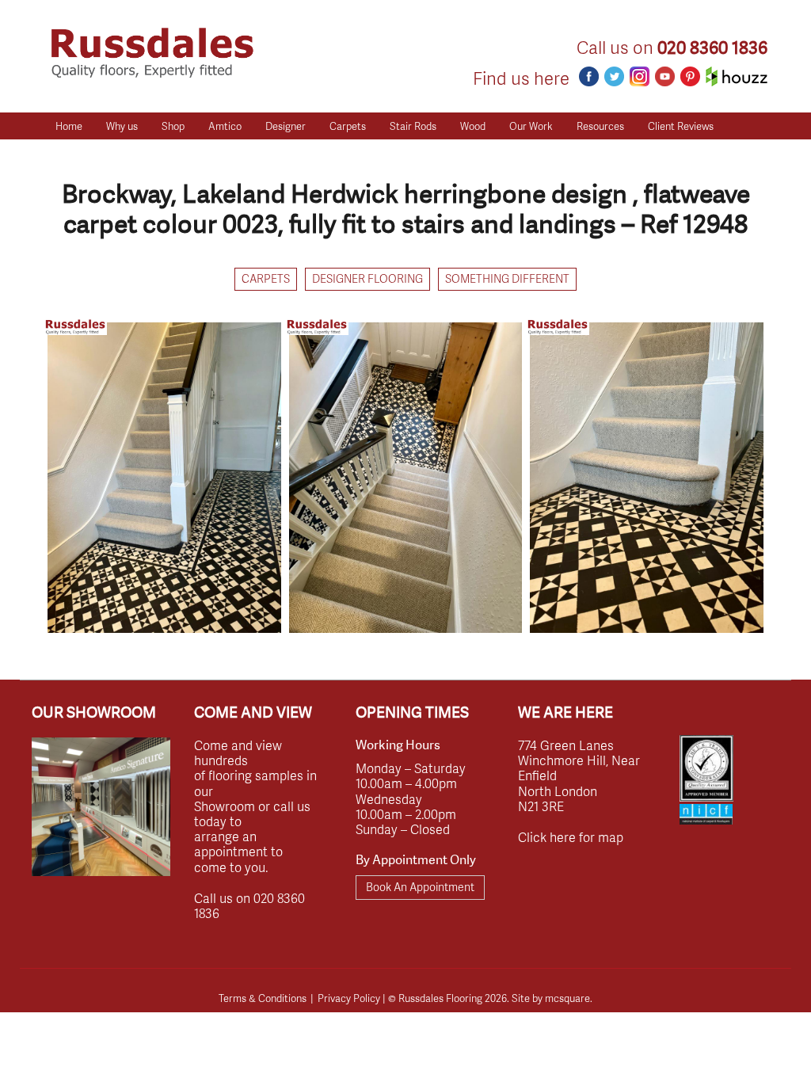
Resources (600, 126)
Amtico (225, 126)
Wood (472, 126)
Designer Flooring (367, 278)
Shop (173, 126)
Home (68, 126)
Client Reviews (681, 126)
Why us (122, 126)
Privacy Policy (349, 998)
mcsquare (567, 998)
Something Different (507, 278)
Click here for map (570, 837)
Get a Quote (83, 153)
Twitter (614, 76)
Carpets (347, 126)
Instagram (639, 76)
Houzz (736, 76)
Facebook (589, 76)
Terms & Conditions (263, 998)
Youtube (665, 76)
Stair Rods (413, 126)
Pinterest (690, 76)
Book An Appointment (420, 886)
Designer (285, 126)
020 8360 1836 (712, 47)
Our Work (531, 126)
